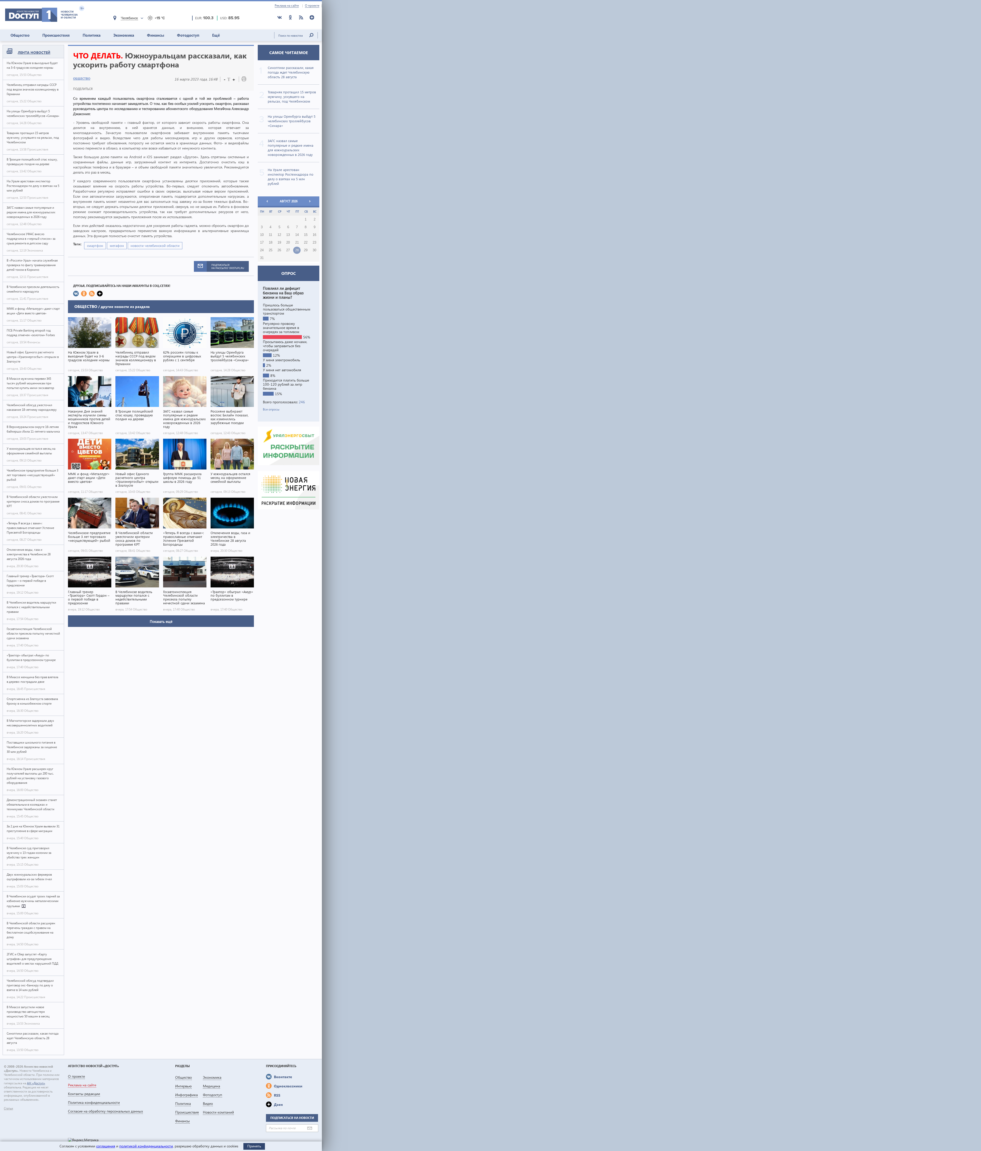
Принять (254, 1146)
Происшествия (56, 35)
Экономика (123, 35)
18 (270, 242)
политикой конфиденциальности (146, 1146)
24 (262, 250)
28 (297, 250)
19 (279, 242)
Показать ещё (161, 621)
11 (270, 235)
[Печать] (244, 79)
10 (262, 235)
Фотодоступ (188, 35)
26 (279, 250)
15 (306, 235)
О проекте (312, 5)
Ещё (216, 35)
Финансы (155, 35)
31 (262, 258)
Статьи (8, 1108)
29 (306, 250)
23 (314, 242)
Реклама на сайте (287, 5)
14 (297, 235)
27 (288, 250)
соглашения (105, 1146)
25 (270, 250)
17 (262, 242)
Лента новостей (34, 52)
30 (314, 250)
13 (288, 235)
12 (279, 235)
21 (297, 242)
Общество (20, 35)
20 (288, 242)
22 (306, 242)
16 (314, 235)
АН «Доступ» (36, 1083)
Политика (92, 35)
